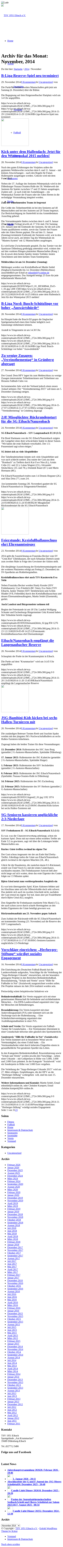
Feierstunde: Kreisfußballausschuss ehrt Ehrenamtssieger (29, 542)
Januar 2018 (13, 1244)
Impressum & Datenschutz (20, 1130)
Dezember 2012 (15, 1404)
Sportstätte (12, 1135)
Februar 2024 (13, 1181)
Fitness (10, 1122)
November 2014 (15, 1349)
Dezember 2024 (15, 1176)
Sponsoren (12, 1133)
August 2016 (13, 1291)
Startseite (18, 69)
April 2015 (12, 1335)
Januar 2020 (13, 1195)
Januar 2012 (13, 1418)
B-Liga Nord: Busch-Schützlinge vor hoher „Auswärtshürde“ (29, 306)
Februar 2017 (13, 1275)
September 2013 (15, 1388)
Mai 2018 (12, 1233)
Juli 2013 (11, 1393)
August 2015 (13, 1324)
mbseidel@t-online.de (38, 272)
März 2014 (12, 1371)
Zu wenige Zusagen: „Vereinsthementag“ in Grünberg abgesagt (27, 360)
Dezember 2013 (15, 1379)
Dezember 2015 (15, 1313)
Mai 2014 (12, 1366)
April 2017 (12, 1269)
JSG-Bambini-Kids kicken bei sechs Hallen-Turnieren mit (29, 720)
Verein (10, 1138)
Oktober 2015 (14, 1319)
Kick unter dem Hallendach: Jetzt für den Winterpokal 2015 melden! (31, 154)
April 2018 (12, 1236)
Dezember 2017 (15, 1247)
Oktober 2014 (14, 1352)
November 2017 (15, 1250)
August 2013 (13, 1390)
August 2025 (13, 1173)
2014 (26, 69)
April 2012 (12, 1415)
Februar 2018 (13, 1242)
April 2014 (12, 1368)
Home (10, 1127)
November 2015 (15, 1316)
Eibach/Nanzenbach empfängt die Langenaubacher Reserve (27, 643)
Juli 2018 (11, 1228)
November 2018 (15, 1217)
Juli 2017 (11, 1261)
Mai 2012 (12, 1412)
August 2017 (13, 1258)
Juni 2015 (12, 1330)
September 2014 (15, 1354)
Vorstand (11, 1141)
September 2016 (15, 1288)
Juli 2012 (11, 1407)
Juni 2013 (12, 1396)
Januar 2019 (13, 1211)
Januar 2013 (13, 1401)
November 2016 (15, 1283)
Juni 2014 (12, 1363)
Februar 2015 (13, 1341)
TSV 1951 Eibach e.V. (26, 1528)
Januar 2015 (13, 1343)
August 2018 (13, 1225)
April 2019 (12, 1203)
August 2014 (13, 1357)
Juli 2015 (11, 1327)
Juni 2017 (12, 1264)
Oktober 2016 (14, 1286)
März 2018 (12, 1239)
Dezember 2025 (15, 1170)
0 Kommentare (28, 82)
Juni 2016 (12, 1297)
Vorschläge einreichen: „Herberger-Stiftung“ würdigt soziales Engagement (29, 954)
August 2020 (13, 1187)
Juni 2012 (12, 1410)
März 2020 (12, 1189)
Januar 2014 (13, 1377)
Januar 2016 (13, 1310)
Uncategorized (46, 82)
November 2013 (15, 1382)
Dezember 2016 (15, 1280)
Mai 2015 (12, 1332)
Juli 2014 (11, 1360)
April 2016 (12, 1302)
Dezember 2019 (15, 1198)
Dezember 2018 (15, 1214)
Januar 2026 (13, 1167)
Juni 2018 (12, 1231)
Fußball (11, 1124)
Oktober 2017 (14, 1253)
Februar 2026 (13, 1165)
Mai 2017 (12, 1266)
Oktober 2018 (14, 1220)
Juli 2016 (11, 1294)
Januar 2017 (13, 1277)
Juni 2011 (12, 1421)
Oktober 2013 (14, 1385)
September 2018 (15, 1222)
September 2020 (15, 1184)
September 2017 (15, 1255)
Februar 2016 (13, 1308)
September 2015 (15, 1321)
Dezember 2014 (15, 1346)
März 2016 (12, 1305)
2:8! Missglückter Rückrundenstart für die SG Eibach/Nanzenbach (29, 419)
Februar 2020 (13, 1192)
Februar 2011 (13, 1423)
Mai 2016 (12, 1299)
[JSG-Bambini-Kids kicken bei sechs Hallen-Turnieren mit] (15, 711)
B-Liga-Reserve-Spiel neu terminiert (30, 76)
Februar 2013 (13, 1399)
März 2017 (12, 1272)
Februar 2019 (13, 1209)
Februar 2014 (13, 1374)
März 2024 (12, 1178)
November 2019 (15, 1200)
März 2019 (12, 1206)
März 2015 (12, 1338)
